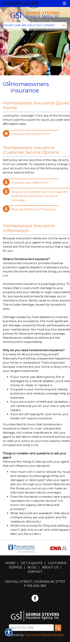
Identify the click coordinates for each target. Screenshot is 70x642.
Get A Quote (32, 563)
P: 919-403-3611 (35, 586)
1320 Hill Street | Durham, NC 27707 (35, 581)
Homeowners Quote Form (30, 134)
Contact (35, 571)
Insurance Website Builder (44, 635)
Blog (32, 567)
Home (10, 563)
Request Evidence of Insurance (33, 209)
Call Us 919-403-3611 (20, 3)
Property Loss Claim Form (30, 182)
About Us (50, 567)
